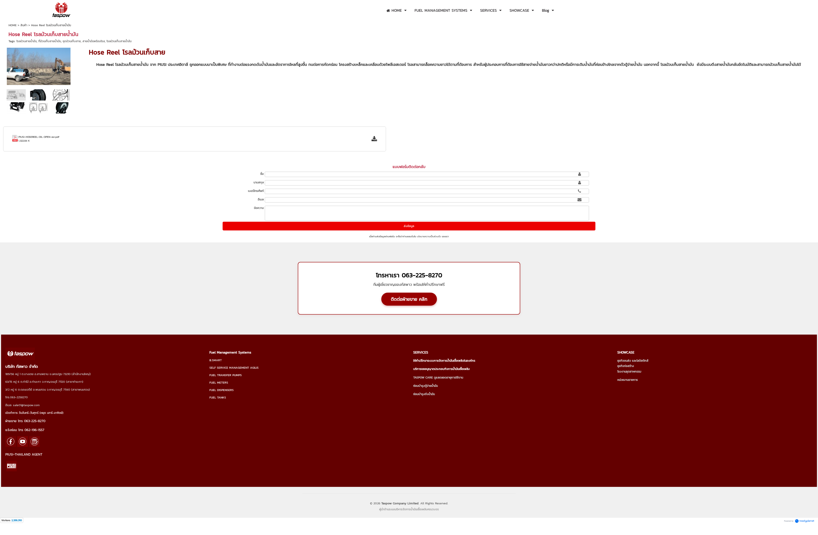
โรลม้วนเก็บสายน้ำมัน (119, 41)
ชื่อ (262, 174)
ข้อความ (259, 208)
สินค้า (23, 25)
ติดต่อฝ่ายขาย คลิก (409, 299)
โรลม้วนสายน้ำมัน (26, 41)
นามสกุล (258, 182)
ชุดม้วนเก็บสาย (72, 41)
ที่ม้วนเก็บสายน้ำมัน (49, 41)
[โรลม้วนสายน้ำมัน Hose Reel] (38, 94)
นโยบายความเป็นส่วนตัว (429, 236)
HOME (13, 25)
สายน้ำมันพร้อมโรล (93, 41)
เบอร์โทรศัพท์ (256, 191)
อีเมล (261, 199)
